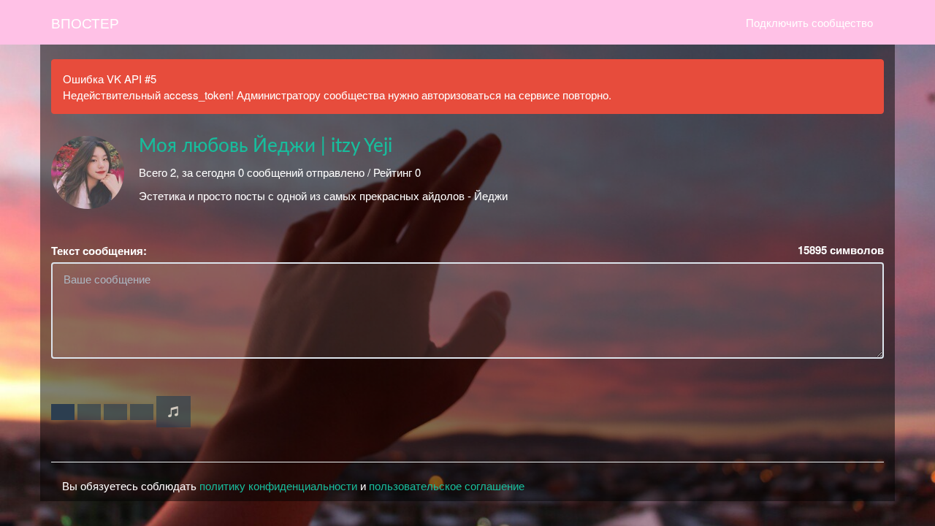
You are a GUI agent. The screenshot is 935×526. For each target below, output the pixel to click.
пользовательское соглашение (446, 485)
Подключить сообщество (809, 22)
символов (841, 250)
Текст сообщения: (99, 251)
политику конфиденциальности (278, 485)
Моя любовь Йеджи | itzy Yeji (265, 146)
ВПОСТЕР (85, 22)
